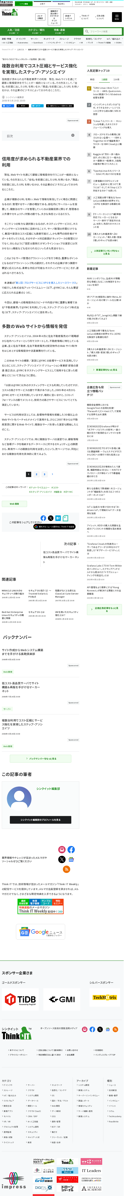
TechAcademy (115, 1116)
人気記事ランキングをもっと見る (106, 252)
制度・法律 (56, 1142)
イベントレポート (54, 43)
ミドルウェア (9, 1100)
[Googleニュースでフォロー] (107, 1029)
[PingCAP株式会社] (20, 999)
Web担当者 (78, 2)
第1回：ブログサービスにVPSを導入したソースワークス (46, 282)
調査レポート (83, 1100)
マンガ (90, 43)
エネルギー (78, 4)
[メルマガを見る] (84, 1029)
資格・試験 (8, 1137)
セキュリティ (32, 1132)
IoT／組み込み (113, 38)
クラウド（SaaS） (34, 1111)
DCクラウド (100, 2)
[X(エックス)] (62, 859)
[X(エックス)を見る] (100, 1029)
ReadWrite (113, 1121)
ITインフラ (21, 38)
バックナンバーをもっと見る (42, 758)
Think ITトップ (8, 49)
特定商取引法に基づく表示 (49, 1054)
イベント (112, 1105)
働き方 (54, 1132)
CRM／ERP (32, 1116)
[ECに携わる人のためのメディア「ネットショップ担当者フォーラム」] (67, 1180)
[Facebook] (71, 849)
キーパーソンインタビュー (89, 1095)
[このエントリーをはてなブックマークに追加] (58, 518)
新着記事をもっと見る (106, 369)
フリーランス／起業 (60, 1137)
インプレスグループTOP (105, 1054)
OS (53, 1095)
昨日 (92, 79)
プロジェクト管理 (11, 1126)
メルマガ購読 (40, 16)
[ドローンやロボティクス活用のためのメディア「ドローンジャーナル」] (67, 1189)
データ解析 (56, 1111)
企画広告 (20, 49)
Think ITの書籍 (104, 43)
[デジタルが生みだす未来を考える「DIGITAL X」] (43, 1189)
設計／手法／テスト (60, 1100)
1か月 (116, 79)
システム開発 (33, 1095)
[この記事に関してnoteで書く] (65, 518)
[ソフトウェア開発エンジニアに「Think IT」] (67, 1162)
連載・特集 (6, 38)
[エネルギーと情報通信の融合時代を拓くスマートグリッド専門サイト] (43, 1180)
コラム (111, 1111)
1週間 (104, 79)
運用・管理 (56, 1121)
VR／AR (7, 1121)
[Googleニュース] (71, 859)
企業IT (42, 4)
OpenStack (38, 43)
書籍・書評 (113, 1095)
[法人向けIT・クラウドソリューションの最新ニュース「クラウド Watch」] (67, 1171)
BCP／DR (56, 1126)
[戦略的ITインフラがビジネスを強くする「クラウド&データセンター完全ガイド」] (43, 1162)
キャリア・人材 (33, 1137)
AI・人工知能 (8, 43)
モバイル (7, 1116)
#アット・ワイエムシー (39, 487)
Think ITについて (85, 17)
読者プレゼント (68, 16)
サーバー (35, 38)
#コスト (55, 487)
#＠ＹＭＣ (68, 491)
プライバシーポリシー (19, 1054)
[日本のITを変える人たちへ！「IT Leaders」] (91, 1171)
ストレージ (64, 38)
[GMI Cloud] (61, 999)
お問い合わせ (72, 1050)
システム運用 (33, 1126)
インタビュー (71, 43)
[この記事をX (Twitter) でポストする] (50, 518)
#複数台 (58, 491)
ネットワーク (49, 38)
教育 (30, 1142)
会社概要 (71, 1054)
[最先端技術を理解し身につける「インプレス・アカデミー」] (91, 1189)
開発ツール (32, 1105)
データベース (33, 1100)
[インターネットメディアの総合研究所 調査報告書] (43, 1171)
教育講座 (92, 4)
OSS (53, 1116)
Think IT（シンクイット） (15, 12)
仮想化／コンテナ (94, 38)
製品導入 (61, 4)
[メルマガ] (62, 849)
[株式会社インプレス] (14, 1180)
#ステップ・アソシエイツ (40, 491)
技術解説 (113, 1090)
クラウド (77, 38)
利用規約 (99, 1050)
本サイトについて (17, 1050)
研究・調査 (109, 2)
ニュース (112, 1085)
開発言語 (7, 1105)
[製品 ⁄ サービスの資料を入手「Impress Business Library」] (91, 1180)
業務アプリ (8, 1111)
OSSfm (119, 43)
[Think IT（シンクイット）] (17, 1037)
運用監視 (7, 1132)
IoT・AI (93, 2)
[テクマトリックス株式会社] (104, 997)
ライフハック (9, 1142)
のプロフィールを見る (40, 819)
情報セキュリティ (85, 1105)
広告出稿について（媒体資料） (50, 1050)
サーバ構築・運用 (85, 1111)
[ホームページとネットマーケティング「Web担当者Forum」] (91, 1162)
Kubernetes (23, 43)
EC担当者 (86, 2)
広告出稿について (100, 17)
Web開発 (56, 1105)
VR (82, 43)
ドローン (85, 4)
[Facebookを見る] (92, 1029)
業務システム (83, 1090)
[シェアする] (43, 518)
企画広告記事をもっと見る (106, 609)
